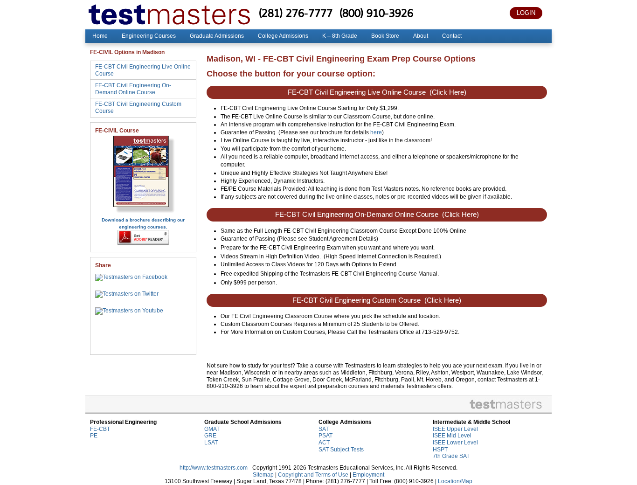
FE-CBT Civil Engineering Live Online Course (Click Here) (377, 92)
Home (100, 36)
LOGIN (526, 12)
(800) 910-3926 (376, 13)
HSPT (440, 449)
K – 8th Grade (339, 36)
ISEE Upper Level (455, 429)
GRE (210, 435)
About (420, 36)
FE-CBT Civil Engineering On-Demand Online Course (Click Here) (377, 214)
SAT (323, 429)
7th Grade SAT (451, 456)
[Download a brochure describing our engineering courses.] (143, 212)
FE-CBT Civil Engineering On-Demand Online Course (133, 89)
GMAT (212, 429)
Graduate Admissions (217, 36)
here (376, 132)
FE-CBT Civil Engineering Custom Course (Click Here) (376, 300)
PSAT (325, 435)
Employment (368, 474)
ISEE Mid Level (452, 435)
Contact (452, 36)
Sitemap (263, 474)
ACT (324, 442)
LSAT (211, 442)
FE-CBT (100, 429)
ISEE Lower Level (455, 442)
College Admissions (283, 36)
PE (93, 435)
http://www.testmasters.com (214, 467)
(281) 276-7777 (295, 13)
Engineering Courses (149, 36)
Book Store (385, 36)
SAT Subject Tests (341, 449)
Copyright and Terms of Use (313, 474)
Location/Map (455, 481)
